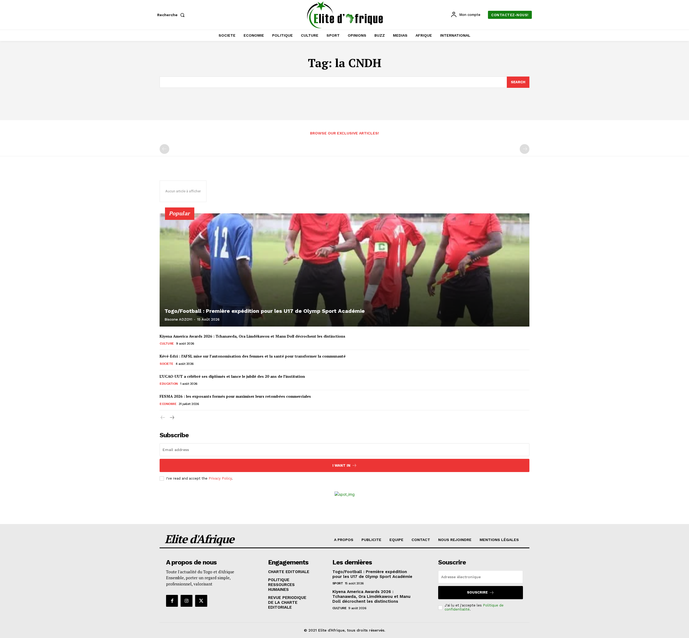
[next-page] (171, 417)
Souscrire (477, 592)
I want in (341, 465)
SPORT (337, 583)
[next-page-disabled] (524, 149)
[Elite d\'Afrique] (345, 14)
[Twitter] (201, 601)
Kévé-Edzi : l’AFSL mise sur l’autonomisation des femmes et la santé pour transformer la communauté (253, 356)
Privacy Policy (220, 478)
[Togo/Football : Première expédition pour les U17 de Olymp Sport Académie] (344, 270)
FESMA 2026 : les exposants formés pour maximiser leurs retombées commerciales (235, 396)
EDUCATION (169, 384)
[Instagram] (186, 601)
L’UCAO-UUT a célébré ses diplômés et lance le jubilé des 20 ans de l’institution (232, 376)
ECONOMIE (168, 404)
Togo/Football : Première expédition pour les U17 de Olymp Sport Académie (264, 311)
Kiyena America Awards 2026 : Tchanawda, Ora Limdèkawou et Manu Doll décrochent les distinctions (252, 336)
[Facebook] (172, 601)
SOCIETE (166, 364)
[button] (172, 14)
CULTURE (167, 343)
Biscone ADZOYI (178, 319)
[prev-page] (164, 149)
